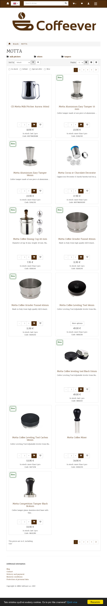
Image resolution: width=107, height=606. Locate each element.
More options (77, 323)
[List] (91, 62)
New (48, 69)
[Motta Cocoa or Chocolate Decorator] (77, 156)
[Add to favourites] (40, 125)
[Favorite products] (81, 4)
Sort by (11, 62)
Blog (8, 569)
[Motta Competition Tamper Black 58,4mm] (30, 487)
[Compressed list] (96, 62)
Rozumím (95, 602)
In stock (14, 69)
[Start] (9, 44)
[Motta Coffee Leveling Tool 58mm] (77, 288)
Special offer (37, 69)
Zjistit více (72, 602)
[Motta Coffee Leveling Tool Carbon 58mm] (30, 421)
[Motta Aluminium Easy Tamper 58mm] (30, 156)
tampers (67, 57)
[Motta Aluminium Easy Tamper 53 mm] (77, 90)
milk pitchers (15, 57)
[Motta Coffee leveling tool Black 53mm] (77, 354)
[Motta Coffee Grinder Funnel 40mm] (77, 222)
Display (73, 62)
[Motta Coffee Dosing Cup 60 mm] (30, 222)
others (39, 57)
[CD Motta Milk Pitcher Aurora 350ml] (30, 90)
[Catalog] (86, 62)
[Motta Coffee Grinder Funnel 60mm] (30, 288)
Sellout (25, 69)
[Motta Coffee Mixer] (77, 421)
